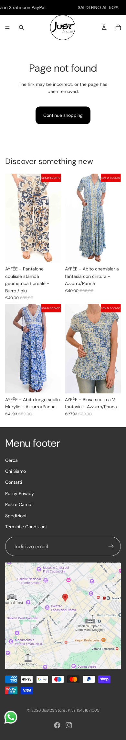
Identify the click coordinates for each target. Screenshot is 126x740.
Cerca (11, 460)
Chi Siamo (15, 471)
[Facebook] (57, 725)
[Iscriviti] (111, 546)
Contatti (13, 482)
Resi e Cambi (18, 504)
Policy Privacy (19, 493)
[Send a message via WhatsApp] (10, 717)
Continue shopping (63, 115)
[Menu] (7, 27)
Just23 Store (54, 710)
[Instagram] (69, 725)
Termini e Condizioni (26, 527)
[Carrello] (118, 27)
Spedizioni (15, 516)
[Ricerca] (21, 27)
